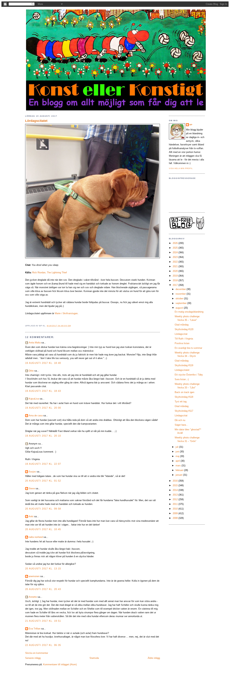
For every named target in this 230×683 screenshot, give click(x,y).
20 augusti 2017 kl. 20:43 (43, 589)
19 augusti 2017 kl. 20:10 (43, 435)
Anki (31, 516)
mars (178, 465)
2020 (175, 271)
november (181, 293)
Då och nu (180, 420)
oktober (180, 298)
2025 (175, 247)
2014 (175, 490)
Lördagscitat (181, 334)
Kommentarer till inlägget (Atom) (60, 664)
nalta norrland (36, 537)
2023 (175, 257)
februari (180, 470)
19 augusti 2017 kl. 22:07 (43, 464)
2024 (175, 252)
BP (191, 125)
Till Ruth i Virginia (184, 338)
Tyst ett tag (181, 401)
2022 (175, 261)
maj (178, 456)
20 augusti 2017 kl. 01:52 (43, 480)
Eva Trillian (34, 628)
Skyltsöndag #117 (184, 411)
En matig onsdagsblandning (189, 311)
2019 (175, 275)
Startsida (94, 658)
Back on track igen (184, 392)
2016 (175, 480)
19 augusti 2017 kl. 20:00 (43, 407)
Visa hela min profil (181, 168)
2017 (175, 285)
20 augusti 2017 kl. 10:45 (43, 529)
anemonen (34, 576)
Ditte (31, 370)
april (178, 461)
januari (179, 474)
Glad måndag (181, 324)
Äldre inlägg (154, 658)
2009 (175, 513)
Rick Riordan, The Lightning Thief (49, 272)
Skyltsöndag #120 (184, 329)
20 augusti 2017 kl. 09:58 (43, 508)
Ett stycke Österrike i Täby (189, 374)
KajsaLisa (34, 398)
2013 (175, 494)
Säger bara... (181, 424)
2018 (175, 280)
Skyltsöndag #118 (184, 397)
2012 (175, 499)
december (181, 289)
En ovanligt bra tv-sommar (188, 348)
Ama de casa (36, 415)
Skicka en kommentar (36, 653)
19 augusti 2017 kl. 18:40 (43, 363)
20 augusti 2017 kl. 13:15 (43, 568)
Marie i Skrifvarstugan (66, 313)
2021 (175, 266)
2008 (175, 518)
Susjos (32, 471)
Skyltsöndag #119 (184, 365)
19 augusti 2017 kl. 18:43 (43, 391)
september (181, 303)
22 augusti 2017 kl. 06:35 (43, 645)
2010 (175, 508)
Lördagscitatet (36, 121)
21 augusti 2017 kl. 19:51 (43, 621)
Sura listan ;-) (182, 379)
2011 (175, 504)
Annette (33, 597)
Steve (32, 488)
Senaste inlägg (33, 658)
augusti (180, 307)
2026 (175, 243)
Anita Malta (35, 342)
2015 (175, 485)
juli (177, 447)
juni (178, 451)
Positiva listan (182, 343)
